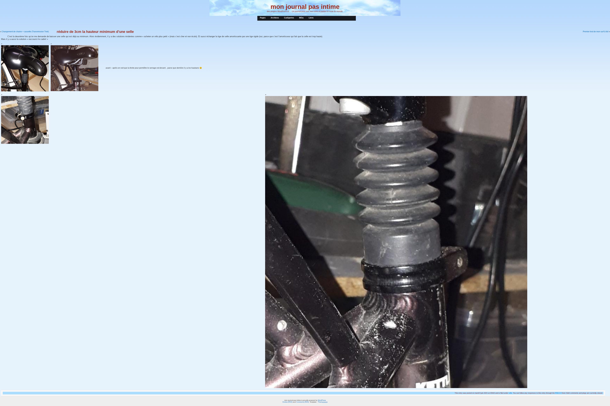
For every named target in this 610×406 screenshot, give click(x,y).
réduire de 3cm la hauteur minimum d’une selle (95, 32)
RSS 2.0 (558, 393)
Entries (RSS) (287, 402)
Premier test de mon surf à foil (595, 31)
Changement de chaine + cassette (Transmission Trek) (25, 31)
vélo (510, 393)
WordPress (322, 400)
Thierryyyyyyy (323, 402)
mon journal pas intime (305, 6)
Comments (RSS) (302, 402)
